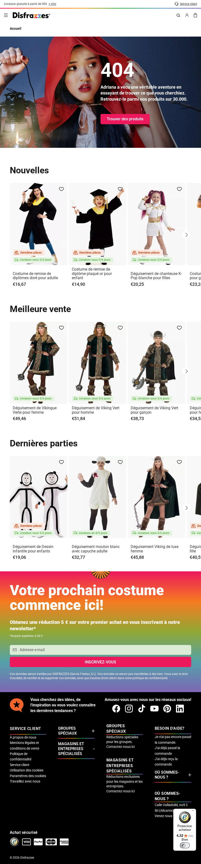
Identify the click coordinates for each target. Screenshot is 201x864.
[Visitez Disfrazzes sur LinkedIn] (180, 708)
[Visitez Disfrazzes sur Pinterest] (167, 708)
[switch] (185, 845)
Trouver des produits (125, 119)
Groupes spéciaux (67, 731)
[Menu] (6, 15)
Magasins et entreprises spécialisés (71, 748)
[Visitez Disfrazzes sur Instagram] (129, 708)
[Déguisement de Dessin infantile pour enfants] (38, 497)
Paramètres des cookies (28, 776)
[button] (186, 235)
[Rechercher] (178, 15)
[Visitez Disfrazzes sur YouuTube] (154, 708)
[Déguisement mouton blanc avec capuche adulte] (97, 497)
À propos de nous (23, 737)
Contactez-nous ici (120, 747)
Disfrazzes (27, 857)
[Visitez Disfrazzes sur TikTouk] (142, 708)
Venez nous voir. (167, 816)
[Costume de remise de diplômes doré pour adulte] (38, 224)
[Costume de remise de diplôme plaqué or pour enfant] (97, 224)
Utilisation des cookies (26, 770)
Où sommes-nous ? (167, 775)
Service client (19, 765)
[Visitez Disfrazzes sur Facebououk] (116, 708)
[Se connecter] (187, 15)
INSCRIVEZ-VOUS (100, 662)
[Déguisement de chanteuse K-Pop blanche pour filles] (156, 224)
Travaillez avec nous (25, 781)
